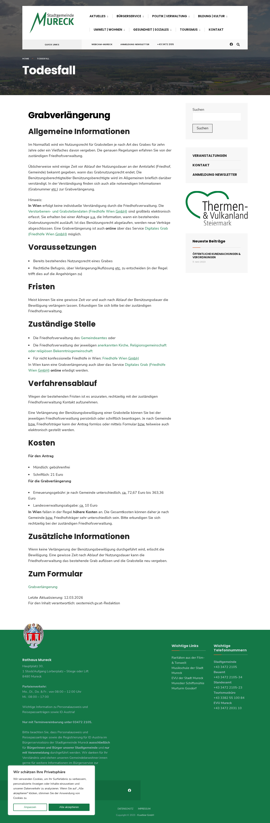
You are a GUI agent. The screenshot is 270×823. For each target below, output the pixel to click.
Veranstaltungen (210, 155)
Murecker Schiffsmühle (188, 683)
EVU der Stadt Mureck (187, 678)
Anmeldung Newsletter (134, 44)
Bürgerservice (129, 16)
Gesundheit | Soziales (151, 29)
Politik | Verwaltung (169, 16)
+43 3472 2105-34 (228, 677)
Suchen (198, 109)
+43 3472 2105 (165, 44)
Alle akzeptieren (69, 807)
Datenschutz (125, 808)
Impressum (144, 808)
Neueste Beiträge (209, 241)
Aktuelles (98, 16)
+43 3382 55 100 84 (229, 698)
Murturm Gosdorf (184, 688)
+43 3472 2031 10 (228, 708)
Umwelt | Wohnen (108, 29)
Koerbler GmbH (145, 815)
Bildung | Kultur (211, 16)
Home (25, 58)
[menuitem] (101, 15)
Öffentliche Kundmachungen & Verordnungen (217, 255)
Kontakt (216, 29)
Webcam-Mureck (102, 44)
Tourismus (189, 29)
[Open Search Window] (238, 44)
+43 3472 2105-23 (228, 687)
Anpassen (30, 807)
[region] (51, 790)
